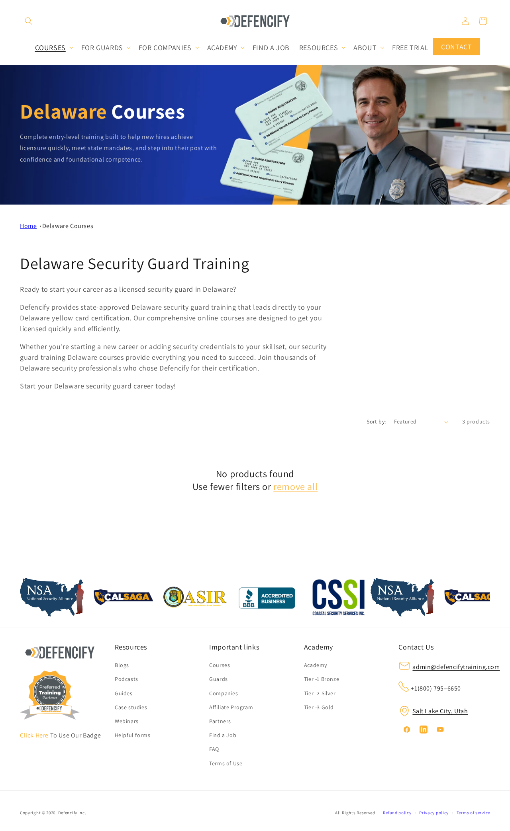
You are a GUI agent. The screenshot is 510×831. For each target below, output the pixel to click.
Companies (223, 693)
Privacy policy (434, 812)
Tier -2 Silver (319, 693)
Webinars (127, 721)
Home (28, 226)
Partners (220, 721)
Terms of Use (225, 763)
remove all (295, 486)
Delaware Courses (68, 226)
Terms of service (473, 812)
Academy (315, 665)
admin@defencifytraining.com (456, 667)
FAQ (214, 749)
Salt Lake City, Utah (440, 711)
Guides (124, 693)
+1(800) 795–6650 (436, 688)
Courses (219, 665)
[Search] (28, 21)
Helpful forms (133, 735)
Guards (218, 679)
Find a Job (222, 735)
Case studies (131, 707)
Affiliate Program (231, 707)
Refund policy (397, 812)
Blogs (122, 665)
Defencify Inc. (72, 812)
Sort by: (376, 421)
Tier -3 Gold (319, 707)
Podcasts (126, 679)
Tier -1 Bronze (321, 679)
